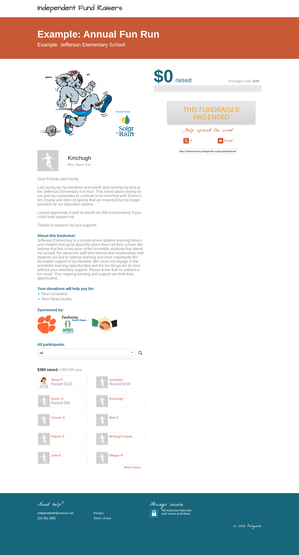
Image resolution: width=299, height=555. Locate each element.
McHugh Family (120, 436)
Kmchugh (116, 398)
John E (56, 455)
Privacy (98, 513)
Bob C (113, 417)
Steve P (57, 380)
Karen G (57, 398)
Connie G (58, 417)
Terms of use (102, 518)
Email (227, 140)
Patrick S (57, 436)
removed (115, 380)
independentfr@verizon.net (55, 513)
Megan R (116, 455)
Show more (132, 467)
